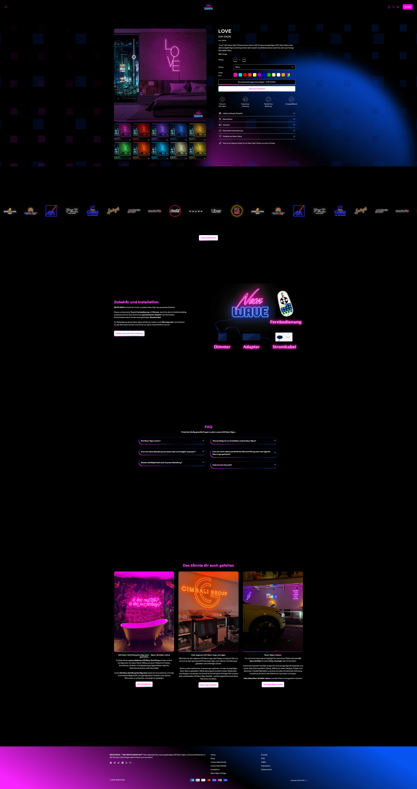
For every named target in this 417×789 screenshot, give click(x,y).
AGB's (263, 762)
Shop (213, 758)
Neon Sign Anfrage (218, 773)
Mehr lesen (222, 54)
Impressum (265, 766)
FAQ (263, 758)
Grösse (220, 67)
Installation (215, 769)
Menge (220, 60)
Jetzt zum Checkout (257, 89)
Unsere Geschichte (218, 762)
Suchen (264, 755)
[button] (393, 6)
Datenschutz (266, 769)
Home (213, 755)
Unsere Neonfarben (219, 766)
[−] (235, 59)
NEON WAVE (120, 780)
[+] (244, 59)
